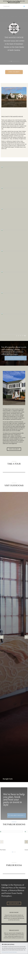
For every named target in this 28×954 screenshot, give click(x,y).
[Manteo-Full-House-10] (14, 314)
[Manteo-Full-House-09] (14, 293)
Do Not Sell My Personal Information (9, 952)
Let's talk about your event (16, 815)
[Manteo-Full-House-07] (14, 251)
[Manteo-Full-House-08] (14, 272)
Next (25, 335)
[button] (1, 637)
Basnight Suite (8, 779)
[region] (14, 948)
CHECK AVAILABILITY (14, 72)
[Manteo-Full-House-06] (14, 230)
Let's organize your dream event (14, 358)
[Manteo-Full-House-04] (14, 209)
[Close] (26, 943)
